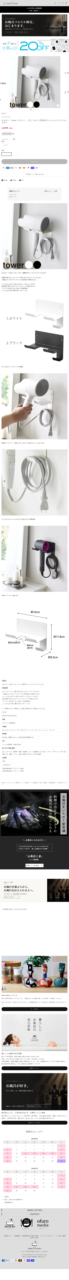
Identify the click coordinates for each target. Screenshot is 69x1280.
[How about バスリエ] (34, 974)
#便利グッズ (19, 782)
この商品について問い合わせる (34, 174)
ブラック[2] (16, 154)
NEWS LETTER (34, 1210)
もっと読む (34, 1009)
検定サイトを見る (34, 1122)
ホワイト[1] (6, 154)
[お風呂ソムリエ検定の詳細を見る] (34, 25)
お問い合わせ (34, 1237)
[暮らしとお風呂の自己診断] (34, 1032)
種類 (3, 150)
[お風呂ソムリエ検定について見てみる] (34, 890)
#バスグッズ (10, 782)
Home (3, 113)
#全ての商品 (43, 782)
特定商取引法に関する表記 (30, 1236)
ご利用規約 (16, 1236)
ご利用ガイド (7, 1236)
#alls (3, 782)
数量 (3, 141)
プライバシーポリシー (47, 1236)
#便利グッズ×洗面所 (31, 782)
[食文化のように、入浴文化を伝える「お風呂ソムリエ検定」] (34, 1091)
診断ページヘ (34, 1068)
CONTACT (35, 1214)
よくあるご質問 (61, 1236)
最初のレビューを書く (51, 191)
